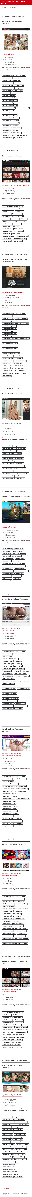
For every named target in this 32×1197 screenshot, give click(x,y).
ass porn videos (7, 78)
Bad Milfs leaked (18, 1019)
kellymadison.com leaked (9, 693)
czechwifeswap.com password (11, 345)
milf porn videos (7, 238)
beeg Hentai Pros (19, 901)
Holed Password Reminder (13, 156)
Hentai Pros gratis (18, 923)
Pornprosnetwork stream (9, 115)
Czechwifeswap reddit (22, 338)
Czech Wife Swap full (8, 323)
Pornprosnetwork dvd (9, 108)
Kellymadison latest (23, 681)
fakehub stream (7, 563)
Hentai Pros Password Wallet (14, 844)
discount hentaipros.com (9, 908)
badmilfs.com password (21, 1029)
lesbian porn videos (19, 370)
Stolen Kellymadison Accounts (15, 599)
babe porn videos (7, 901)
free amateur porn (8, 83)
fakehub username (18, 563)
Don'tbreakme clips (8, 786)
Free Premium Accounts (20, 16)
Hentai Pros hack (7, 926)
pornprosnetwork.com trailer (10, 130)
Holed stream (6, 226)
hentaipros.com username (10, 943)
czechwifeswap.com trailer (10, 348)
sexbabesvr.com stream (9, 1169)
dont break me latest (20, 791)
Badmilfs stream (16, 1024)
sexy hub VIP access (8, 463)
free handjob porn (7, 1134)
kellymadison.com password (10, 698)
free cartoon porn (19, 918)
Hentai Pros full (7, 923)
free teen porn (18, 90)
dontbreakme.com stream (10, 811)
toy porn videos (17, 241)
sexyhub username (18, 465)
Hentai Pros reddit (8, 931)
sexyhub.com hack (8, 470)
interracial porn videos (9, 95)
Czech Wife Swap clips (9, 321)
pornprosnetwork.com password (12, 127)
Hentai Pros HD (18, 926)
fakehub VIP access (8, 566)
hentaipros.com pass (22, 938)
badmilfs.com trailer (21, 1032)
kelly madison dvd (7, 673)
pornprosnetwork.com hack (10, 120)
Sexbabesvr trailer (20, 1159)
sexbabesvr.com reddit (9, 1166)
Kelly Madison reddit (8, 678)
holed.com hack (18, 231)
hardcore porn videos (17, 93)
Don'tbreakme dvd (21, 786)
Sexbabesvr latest (18, 1156)
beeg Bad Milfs (7, 1034)
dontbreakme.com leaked (9, 801)
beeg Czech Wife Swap (20, 316)
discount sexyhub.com (9, 451)
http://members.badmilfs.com (9, 991)
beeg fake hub (6, 551)
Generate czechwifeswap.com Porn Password (14, 260)
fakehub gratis (7, 561)
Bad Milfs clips (7, 1014)
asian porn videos (7, 898)
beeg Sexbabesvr (19, 1119)
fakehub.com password (21, 571)
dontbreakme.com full (8, 798)
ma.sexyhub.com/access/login (9, 424)
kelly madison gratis (20, 673)
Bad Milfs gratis (7, 1017)
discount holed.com (8, 211)
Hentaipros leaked (8, 936)
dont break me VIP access (10, 796)
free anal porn (18, 83)
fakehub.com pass (8, 571)
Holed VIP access (7, 228)
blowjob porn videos (21, 318)
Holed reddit (17, 223)
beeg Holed (6, 208)
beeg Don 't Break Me (20, 778)
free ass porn (6, 85)
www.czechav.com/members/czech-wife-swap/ (13, 292)
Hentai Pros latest (8, 928)
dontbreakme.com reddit (9, 808)
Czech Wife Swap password (10, 331)
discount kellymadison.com (10, 658)
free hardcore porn (17, 85)
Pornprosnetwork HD (8, 110)
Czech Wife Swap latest (9, 326)
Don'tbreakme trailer (22, 788)
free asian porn (7, 913)
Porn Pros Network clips (9, 98)
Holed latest (13, 221)
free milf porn (6, 216)
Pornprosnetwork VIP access (11, 117)
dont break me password (9, 793)
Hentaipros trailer (20, 936)
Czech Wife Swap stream (9, 333)
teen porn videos (7, 137)
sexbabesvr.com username (10, 1171)
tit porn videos (18, 137)
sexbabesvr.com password (10, 1164)
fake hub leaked (16, 556)
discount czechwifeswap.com (11, 353)
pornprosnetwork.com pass (10, 125)
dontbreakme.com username (10, 813)
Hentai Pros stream (20, 931)
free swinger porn (18, 365)
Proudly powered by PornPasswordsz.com (10, 1193)
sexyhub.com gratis (19, 468)
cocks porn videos (8, 781)
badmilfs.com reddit (8, 1032)
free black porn (16, 453)
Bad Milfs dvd (16, 1014)
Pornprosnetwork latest (9, 112)
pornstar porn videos (8, 135)
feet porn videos (23, 1124)
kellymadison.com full (23, 688)
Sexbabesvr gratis (8, 1154)
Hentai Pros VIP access (9, 933)
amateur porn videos (8, 75)
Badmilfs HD (6, 1024)
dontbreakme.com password (10, 806)
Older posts (5, 1188)
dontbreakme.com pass (9, 803)
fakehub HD (16, 561)
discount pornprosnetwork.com (11, 80)
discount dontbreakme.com (10, 783)
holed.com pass (16, 233)
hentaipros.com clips (8, 938)
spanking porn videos (20, 238)
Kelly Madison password (22, 676)
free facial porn (7, 921)
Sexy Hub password (17, 461)
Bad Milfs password (8, 1022)
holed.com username (22, 236)
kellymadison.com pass (9, 696)
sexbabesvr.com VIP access (10, 1174)
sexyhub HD (19, 463)
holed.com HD (6, 233)
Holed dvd (23, 218)
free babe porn (7, 916)
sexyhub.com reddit (8, 475)
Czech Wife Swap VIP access (10, 336)
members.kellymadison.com (8, 630)
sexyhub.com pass (8, 473)
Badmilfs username (8, 1027)
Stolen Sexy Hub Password (13, 394)
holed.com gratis (7, 231)
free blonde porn (17, 213)
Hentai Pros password (21, 928)
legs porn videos (7, 370)
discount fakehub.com (9, 553)
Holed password (7, 223)
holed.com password (8, 236)
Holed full (5, 221)
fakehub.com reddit (8, 573)
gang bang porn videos (17, 368)
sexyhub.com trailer (8, 478)
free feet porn (18, 1132)
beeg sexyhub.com (8, 448)
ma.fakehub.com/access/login (9, 527)
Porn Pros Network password (11, 103)
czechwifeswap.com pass (10, 343)
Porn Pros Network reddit (10, 105)
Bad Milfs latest (7, 1019)
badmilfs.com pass (8, 1029)
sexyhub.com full (7, 468)
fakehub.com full (20, 566)
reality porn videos (22, 135)
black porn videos (20, 448)
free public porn (7, 365)
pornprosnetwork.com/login (8, 54)
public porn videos (8, 373)
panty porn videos (8, 706)
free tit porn (6, 93)
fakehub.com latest (20, 568)
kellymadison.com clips (9, 688)
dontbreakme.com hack (23, 798)
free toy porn (15, 218)
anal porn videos (20, 75)
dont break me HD (7, 791)
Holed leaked (22, 221)
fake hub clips (21, 553)
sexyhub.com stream (21, 475)
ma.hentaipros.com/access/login (9, 875)
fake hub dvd (6, 556)
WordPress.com (5, 1194)
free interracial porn (8, 88)
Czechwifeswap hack (8, 338)
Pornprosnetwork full (23, 108)
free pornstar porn (21, 88)
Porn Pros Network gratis (10, 100)
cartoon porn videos (8, 906)
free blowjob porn (7, 360)
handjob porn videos (17, 1142)
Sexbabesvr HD (7, 1156)
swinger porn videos (20, 373)
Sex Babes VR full (7, 1151)
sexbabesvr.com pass (9, 1161)
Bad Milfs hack (18, 1017)
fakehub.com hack (7, 568)
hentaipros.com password (10, 941)
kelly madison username (9, 681)
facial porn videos (23, 908)
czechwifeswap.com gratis (10, 341)
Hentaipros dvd (22, 933)
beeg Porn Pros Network (20, 78)
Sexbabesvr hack (19, 1154)
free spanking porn (17, 216)
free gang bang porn (20, 360)
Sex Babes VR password (21, 1151)
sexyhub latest (7, 465)
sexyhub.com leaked (20, 470)
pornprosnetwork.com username (12, 132)
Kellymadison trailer (8, 683)
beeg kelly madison (19, 653)
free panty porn (7, 668)
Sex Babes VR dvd (21, 1149)
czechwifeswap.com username (11, 350)
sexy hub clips (19, 458)
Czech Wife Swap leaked (9, 328)
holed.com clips (18, 228)
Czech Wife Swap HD (22, 323)
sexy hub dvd (6, 461)
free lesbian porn (17, 363)
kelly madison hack (8, 676)
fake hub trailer (20, 558)
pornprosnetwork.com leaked (11, 122)
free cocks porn (16, 818)
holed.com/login (25, 185)
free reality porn (7, 90)
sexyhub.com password (21, 473)
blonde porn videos (16, 208)
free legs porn (6, 363)
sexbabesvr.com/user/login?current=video (12, 1096)
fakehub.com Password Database (16, 496)
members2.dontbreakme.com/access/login (12, 755)
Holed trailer (15, 226)
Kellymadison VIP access (9, 686)
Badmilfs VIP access (21, 1027)
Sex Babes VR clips (8, 1149)
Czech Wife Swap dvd (23, 321)
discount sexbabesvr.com (10, 1124)
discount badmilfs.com (9, 1037)
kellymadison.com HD (8, 691)
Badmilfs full (19, 1022)
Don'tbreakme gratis (8, 788)
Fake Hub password (8, 558)
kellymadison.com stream (10, 701)
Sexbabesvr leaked (8, 1159)
